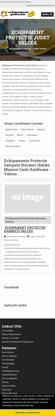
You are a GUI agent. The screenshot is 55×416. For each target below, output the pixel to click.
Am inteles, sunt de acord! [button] (27, 412)
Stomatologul (8, 363)
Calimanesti (32, 135)
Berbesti (9, 135)
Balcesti (40, 129)
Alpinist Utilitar (9, 386)
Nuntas (5, 382)
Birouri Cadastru (9, 356)
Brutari (5, 367)
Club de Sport (8, 359)
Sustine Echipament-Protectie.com (17, 341)
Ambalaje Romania (10, 371)
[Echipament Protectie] (17, 13)
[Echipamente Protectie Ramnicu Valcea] (27, 198)
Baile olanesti (27, 129)
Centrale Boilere (9, 374)
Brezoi (20, 135)
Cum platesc (7, 330)
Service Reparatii (9, 378)
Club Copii (6, 389)
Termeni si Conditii (10, 338)
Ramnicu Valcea (13, 146)
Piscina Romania (9, 393)
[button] (47, 14)
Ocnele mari (34, 140)
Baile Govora (12, 129)
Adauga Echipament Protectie (41, 5)
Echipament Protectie (20, 48)
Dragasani (10, 140)
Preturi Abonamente (11, 334)
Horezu (22, 140)
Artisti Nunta (8, 352)
